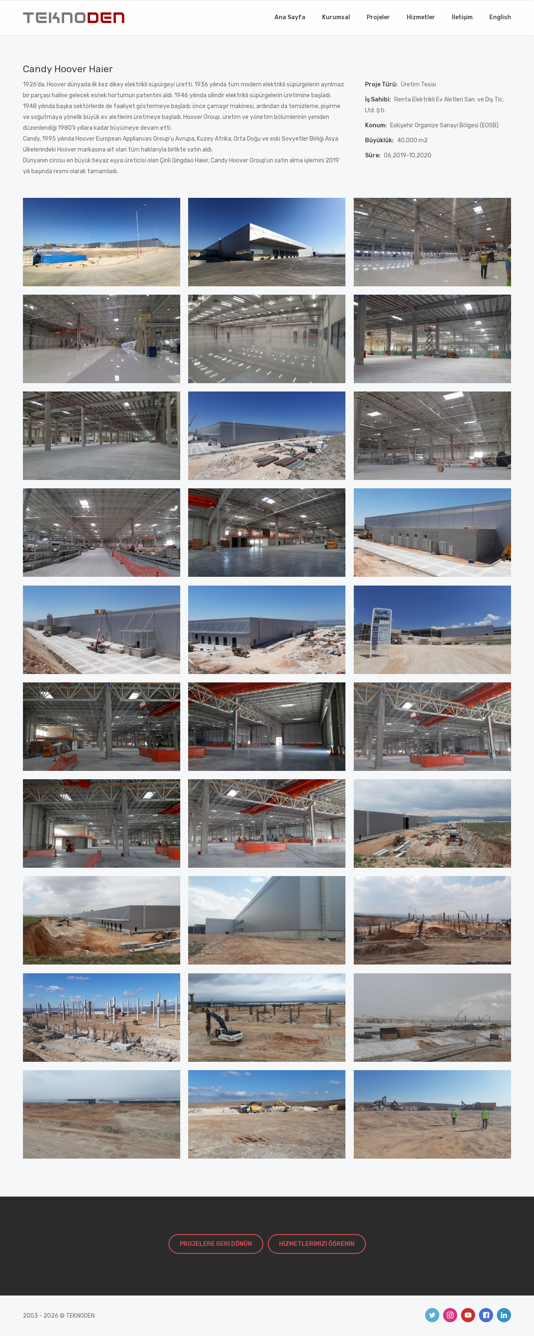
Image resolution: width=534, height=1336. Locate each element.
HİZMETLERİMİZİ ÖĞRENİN (317, 1244)
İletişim (462, 17)
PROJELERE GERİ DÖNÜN (216, 1244)
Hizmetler (421, 17)
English (500, 17)
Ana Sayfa (290, 17)
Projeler (378, 17)
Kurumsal (336, 17)
